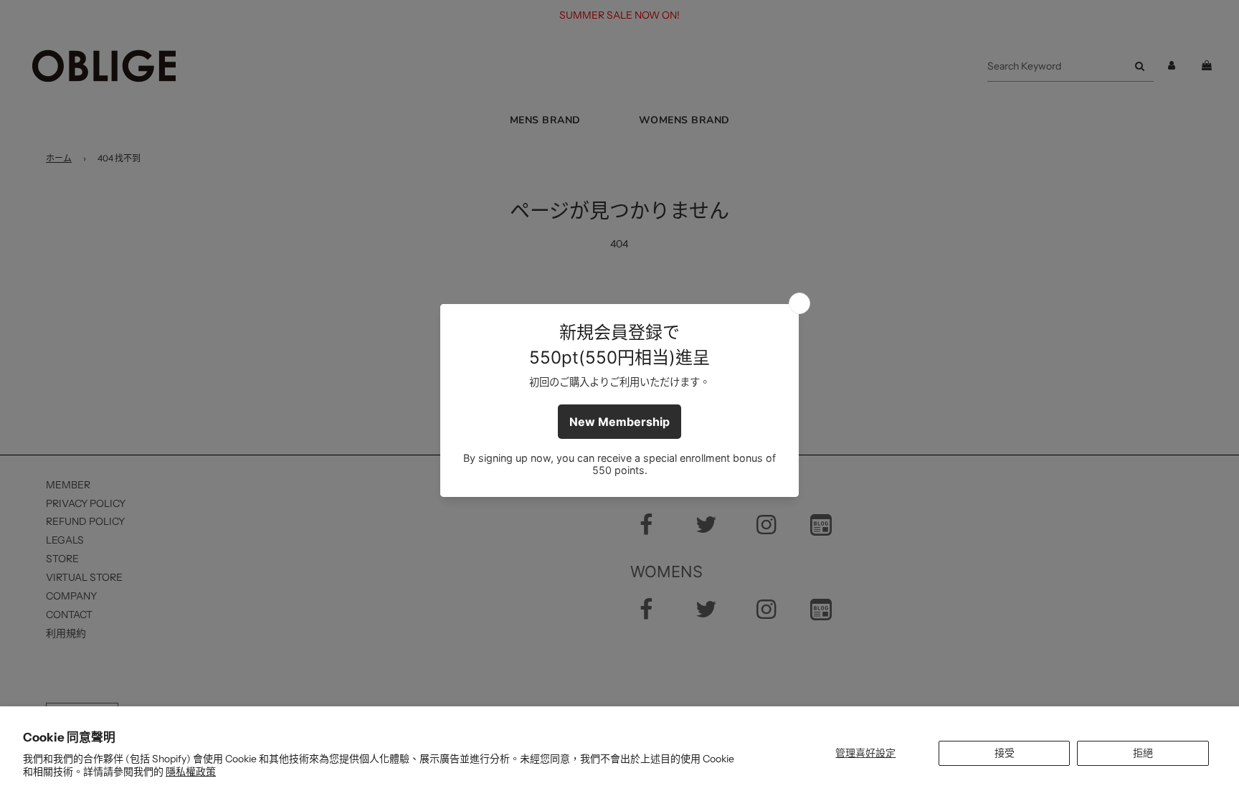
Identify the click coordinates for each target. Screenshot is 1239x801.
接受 (1004, 753)
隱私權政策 (191, 771)
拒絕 (1143, 753)
